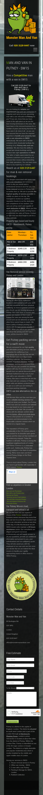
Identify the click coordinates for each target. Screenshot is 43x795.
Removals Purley (11, 503)
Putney (19, 467)
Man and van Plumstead (13, 491)
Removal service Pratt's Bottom (16, 497)
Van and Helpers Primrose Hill (16, 501)
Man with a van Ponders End (15, 493)
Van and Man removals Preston (16, 499)
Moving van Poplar (12, 495)
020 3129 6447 (21, 45)
